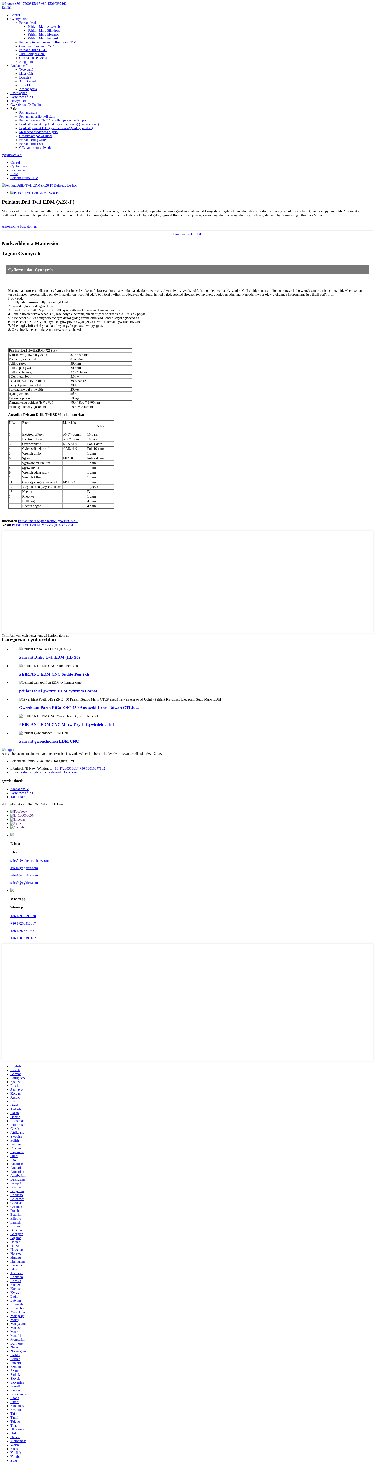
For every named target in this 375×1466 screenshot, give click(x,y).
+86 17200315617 (23, 923)
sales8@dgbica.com (24, 875)
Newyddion (18, 101)
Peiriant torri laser (31, 144)
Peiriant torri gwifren (33, 140)
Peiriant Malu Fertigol (43, 38)
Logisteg (25, 77)
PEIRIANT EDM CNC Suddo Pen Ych (54, 674)
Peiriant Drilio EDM (24, 178)
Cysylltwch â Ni (21, 97)
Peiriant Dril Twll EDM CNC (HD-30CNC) (42, 525)
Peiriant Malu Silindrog (44, 30)
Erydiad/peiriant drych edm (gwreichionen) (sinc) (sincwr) (59, 124)
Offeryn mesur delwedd (35, 147)
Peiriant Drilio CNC (33, 50)
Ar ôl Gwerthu (29, 81)
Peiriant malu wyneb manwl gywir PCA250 (48, 521)
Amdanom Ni (19, 65)
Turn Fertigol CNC (32, 54)
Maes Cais (26, 73)
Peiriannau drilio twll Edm (37, 116)
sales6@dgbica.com (34, 772)
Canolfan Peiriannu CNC (36, 46)
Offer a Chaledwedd (33, 58)
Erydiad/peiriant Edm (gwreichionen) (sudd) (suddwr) (56, 128)
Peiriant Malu (28, 23)
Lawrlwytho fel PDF (187, 234)
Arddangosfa (28, 89)
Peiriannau (17, 170)
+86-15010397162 (92, 768)
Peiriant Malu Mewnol (43, 34)
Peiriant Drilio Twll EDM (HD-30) (49, 657)
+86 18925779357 (23, 931)
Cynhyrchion (19, 19)
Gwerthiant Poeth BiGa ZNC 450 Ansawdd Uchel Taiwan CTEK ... (79, 707)
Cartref (15, 15)
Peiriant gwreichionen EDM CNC (49, 741)
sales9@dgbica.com (63, 772)
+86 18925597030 (23, 916)
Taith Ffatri (26, 85)
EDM (14, 174)
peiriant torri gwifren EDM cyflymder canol (58, 691)
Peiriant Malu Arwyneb (44, 26)
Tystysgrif (26, 69)
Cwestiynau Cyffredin (25, 104)
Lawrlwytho (18, 93)
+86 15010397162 (23, 938)
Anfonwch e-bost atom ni (19, 226)
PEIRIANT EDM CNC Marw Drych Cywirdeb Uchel (66, 724)
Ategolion (26, 62)
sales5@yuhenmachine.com (29, 860)
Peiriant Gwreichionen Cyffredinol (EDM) (48, 42)
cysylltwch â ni (12, 155)
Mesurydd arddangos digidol (38, 132)
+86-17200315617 (66, 768)
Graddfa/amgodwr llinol (35, 136)
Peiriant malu (28, 112)
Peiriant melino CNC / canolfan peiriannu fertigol (53, 120)
